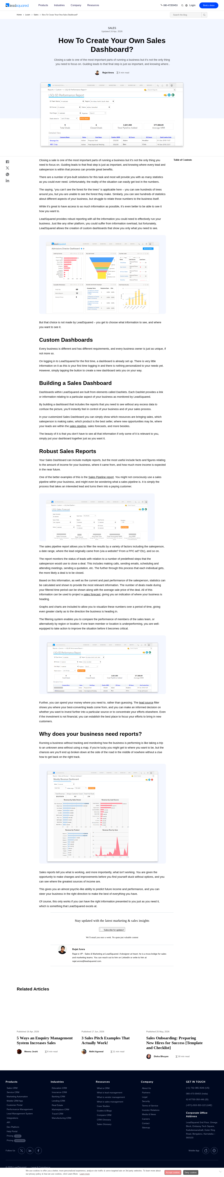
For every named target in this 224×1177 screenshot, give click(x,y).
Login (192, 5)
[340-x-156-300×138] (17, 5)
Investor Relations (150, 1110)
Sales (36, 15)
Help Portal (12, 1131)
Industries (59, 5)
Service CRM (13, 1092)
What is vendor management (111, 1097)
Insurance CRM (59, 1092)
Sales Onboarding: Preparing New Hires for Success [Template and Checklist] (176, 1030)
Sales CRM (12, 1088)
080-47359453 (170, 5)
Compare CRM (104, 1115)
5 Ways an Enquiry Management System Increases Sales (47, 1030)
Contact (145, 1123)
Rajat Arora (78, 949)
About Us (146, 1088)
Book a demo (209, 5)
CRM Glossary (104, 1119)
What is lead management (109, 1092)
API (8, 1122)
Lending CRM (58, 1101)
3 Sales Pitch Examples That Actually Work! (112, 1030)
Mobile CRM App (15, 1101)
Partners (146, 1092)
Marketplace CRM (60, 1109)
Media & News (149, 1114)
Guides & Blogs (104, 1110)
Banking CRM (58, 1096)
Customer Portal (14, 1105)
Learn (27, 15)
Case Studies (103, 1106)
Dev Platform (13, 1127)
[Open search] (204, 14)
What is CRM (103, 1088)
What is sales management (110, 1101)
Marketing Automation (17, 1096)
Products (43, 5)
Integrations (12, 1118)
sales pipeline (78, 426)
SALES (112, 28)
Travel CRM (57, 1113)
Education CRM (59, 1088)
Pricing (13, 1136)
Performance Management (20, 1109)
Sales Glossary (104, 1124)
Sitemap (146, 1127)
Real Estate (57, 1105)
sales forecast (92, 594)
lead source (146, 702)
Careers (146, 1119)
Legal (144, 1097)
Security (146, 1101)
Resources (93, 5)
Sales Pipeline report (101, 477)
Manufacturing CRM (61, 1118)
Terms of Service (150, 1105)
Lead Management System (20, 1113)
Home (19, 15)
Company (76, 5)
